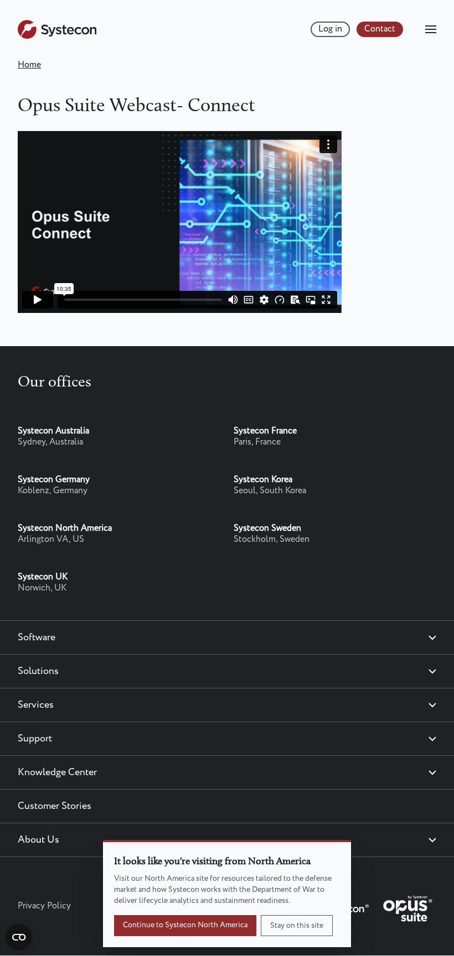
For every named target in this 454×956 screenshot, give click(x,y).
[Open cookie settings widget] (19, 937)
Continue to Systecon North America (185, 925)
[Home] (57, 36)
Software (36, 637)
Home (29, 65)
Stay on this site (296, 925)
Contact (379, 29)
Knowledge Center (57, 772)
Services (36, 705)
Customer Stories (54, 806)
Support (35, 739)
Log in (330, 29)
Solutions (38, 671)
